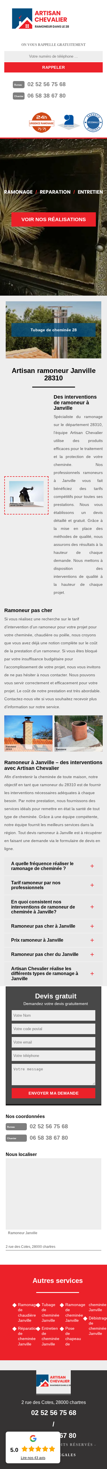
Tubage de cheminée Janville (49, 1312)
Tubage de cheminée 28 (54, 330)
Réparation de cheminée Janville (25, 1336)
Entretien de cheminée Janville (49, 1336)
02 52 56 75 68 (46, 84)
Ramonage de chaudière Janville (25, 1312)
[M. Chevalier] (40, 18)
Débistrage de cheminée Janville (96, 1326)
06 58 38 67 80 (46, 95)
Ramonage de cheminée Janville (72, 1312)
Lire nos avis (33, 1458)
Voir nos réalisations (53, 219)
